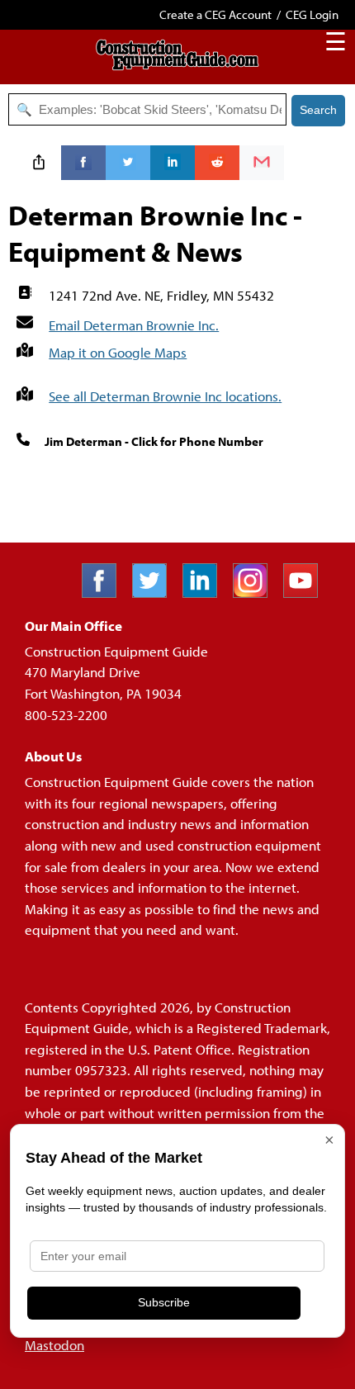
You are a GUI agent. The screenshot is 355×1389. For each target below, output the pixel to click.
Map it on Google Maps (118, 352)
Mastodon (54, 1344)
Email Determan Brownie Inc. (134, 325)
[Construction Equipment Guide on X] (155, 592)
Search (318, 109)
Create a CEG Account (215, 14)
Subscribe (164, 1302)
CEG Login (312, 14)
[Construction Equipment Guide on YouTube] (306, 592)
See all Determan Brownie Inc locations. (165, 396)
